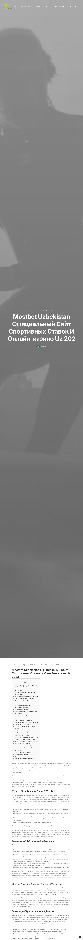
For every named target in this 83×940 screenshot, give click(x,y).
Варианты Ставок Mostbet (22, 735)
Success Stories (38, 6)
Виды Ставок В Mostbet (22, 716)
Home (16, 6)
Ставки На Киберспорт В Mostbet (24, 698)
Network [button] (47, 6)
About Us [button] (23, 6)
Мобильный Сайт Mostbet (22, 701)
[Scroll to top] (80, 937)
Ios (15, 718)
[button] (71, 6)
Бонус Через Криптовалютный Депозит (26, 696)
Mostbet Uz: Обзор (20, 703)
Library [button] (55, 6)
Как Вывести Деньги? (21, 731)
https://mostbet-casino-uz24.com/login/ (52, 894)
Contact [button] (61, 6)
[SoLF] (8, 6)
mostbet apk (30, 310)
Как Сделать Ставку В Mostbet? (24, 733)
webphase (44, 346)
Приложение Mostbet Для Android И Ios (26, 722)
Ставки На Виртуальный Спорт (24, 720)
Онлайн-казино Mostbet (21, 709)
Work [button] (29, 6)
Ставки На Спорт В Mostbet (23, 724)
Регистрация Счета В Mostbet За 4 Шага (26, 741)
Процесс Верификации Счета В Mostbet (26, 686)
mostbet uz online (38, 806)
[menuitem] (16, 6)
